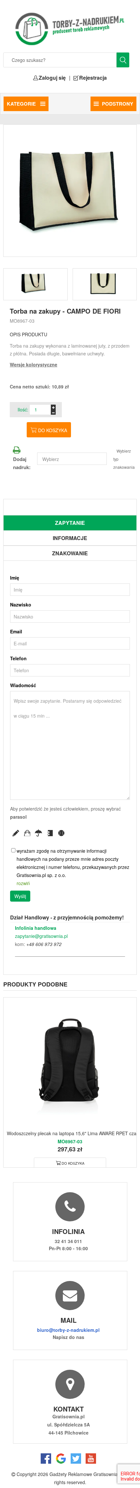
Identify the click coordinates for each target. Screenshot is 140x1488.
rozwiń (23, 883)
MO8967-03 (22, 320)
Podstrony (117, 103)
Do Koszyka (73, 1163)
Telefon (18, 658)
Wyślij (20, 896)
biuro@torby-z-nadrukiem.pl (68, 1330)
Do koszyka (52, 430)
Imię (14, 577)
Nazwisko (20, 604)
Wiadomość (23, 685)
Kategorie (22, 103)
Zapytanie (70, 522)
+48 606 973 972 (44, 944)
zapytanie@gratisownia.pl (41, 936)
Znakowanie (70, 553)
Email (16, 631)
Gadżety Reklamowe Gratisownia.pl (86, 1474)
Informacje (70, 538)
